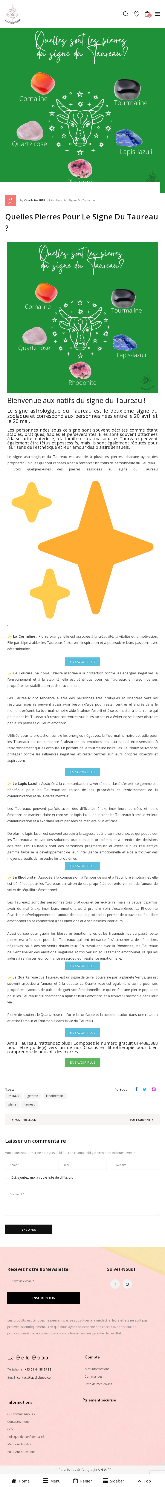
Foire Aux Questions (21, 1452)
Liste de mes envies (98, 1384)
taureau (29, 1104)
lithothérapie (55, 1096)
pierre (12, 1104)
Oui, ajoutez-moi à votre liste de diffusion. (41, 1177)
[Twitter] (145, 1089)
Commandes (93, 1376)
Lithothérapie (58, 200)
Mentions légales (19, 1444)
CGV (10, 1429)
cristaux (13, 1096)
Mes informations (97, 1369)
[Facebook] (136, 1089)
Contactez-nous (18, 1422)
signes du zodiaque (82, 200)
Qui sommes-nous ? (21, 1414)
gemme (32, 1096)
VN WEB (105, 1470)
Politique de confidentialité (25, 1437)
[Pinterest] (154, 1089)
